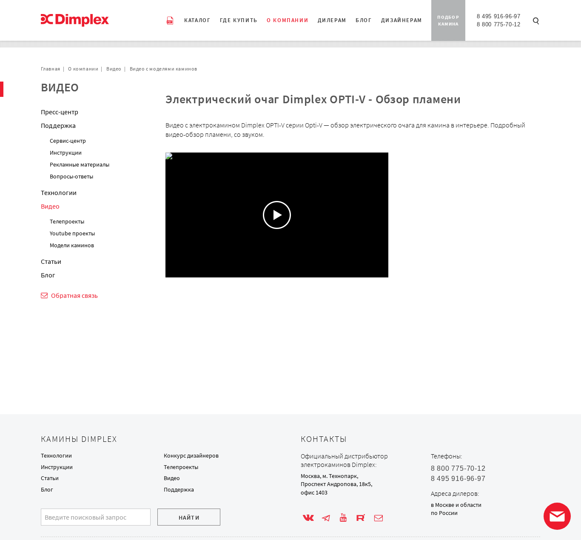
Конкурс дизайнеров (191, 455)
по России (444, 513)
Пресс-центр (59, 111)
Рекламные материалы (79, 164)
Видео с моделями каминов (163, 68)
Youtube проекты (72, 233)
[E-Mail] (378, 518)
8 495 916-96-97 (499, 16)
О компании (83, 68)
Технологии (59, 192)
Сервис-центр (68, 140)
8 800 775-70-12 (499, 24)
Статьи (51, 261)
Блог (48, 275)
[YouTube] (343, 518)
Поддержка (58, 125)
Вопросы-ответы (71, 176)
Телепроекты (67, 221)
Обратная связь (74, 295)
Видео (114, 68)
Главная (50, 68)
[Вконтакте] (308, 518)
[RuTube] (360, 518)
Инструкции (66, 152)
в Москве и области (456, 505)
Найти (189, 517)
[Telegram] (325, 518)
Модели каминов (72, 245)
